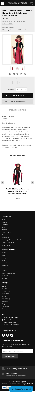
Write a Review (7, 24)
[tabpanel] (17, 181)
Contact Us (5, 306)
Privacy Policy (6, 291)
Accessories (5, 237)
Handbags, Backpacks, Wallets (11, 240)
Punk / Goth (5, 293)
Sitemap (4, 309)
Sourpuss (5, 265)
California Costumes (8, 273)
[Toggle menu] (2, 3)
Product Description (17, 110)
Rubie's (4, 260)
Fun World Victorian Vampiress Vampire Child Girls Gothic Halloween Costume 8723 (17, 191)
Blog (3, 304)
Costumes (5, 224)
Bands (4, 219)
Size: (17, 79)
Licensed (4, 222)
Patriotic (4, 288)
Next (32, 182)
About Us (5, 301)
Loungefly (5, 258)
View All (4, 278)
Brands (4, 286)
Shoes (4, 235)
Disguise (4, 270)
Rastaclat (5, 275)
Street (4, 296)
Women (4, 230)
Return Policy (6, 299)
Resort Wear (6, 245)
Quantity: (11, 89)
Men (3, 227)
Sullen (4, 253)
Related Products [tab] (17, 156)
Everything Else (7, 232)
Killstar (4, 255)
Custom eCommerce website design (14, 384)
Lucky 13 (4, 263)
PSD (3, 268)
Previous (2, 182)
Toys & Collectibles (8, 242)
